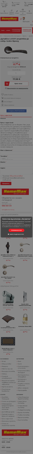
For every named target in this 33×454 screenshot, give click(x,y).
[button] (16, 234)
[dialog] (16, 227)
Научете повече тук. (25, 226)
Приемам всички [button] (16, 230)
